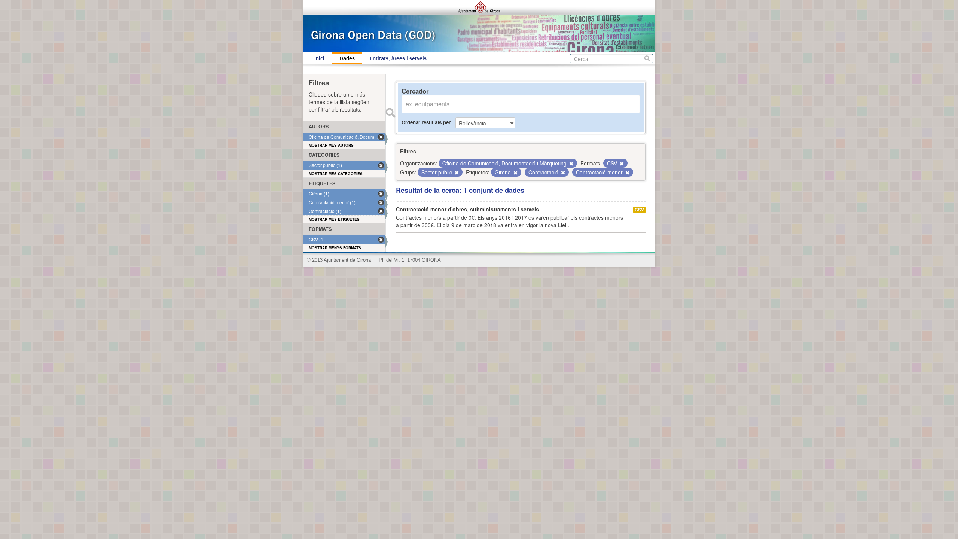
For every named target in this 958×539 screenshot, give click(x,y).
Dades (347, 58)
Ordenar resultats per (426, 122)
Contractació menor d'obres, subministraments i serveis (467, 209)
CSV (639, 210)
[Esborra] (570, 164)
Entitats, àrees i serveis (398, 58)
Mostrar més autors (331, 145)
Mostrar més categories (336, 173)
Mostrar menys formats (335, 247)
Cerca (647, 58)
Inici (319, 58)
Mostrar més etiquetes (334, 219)
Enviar (390, 112)
